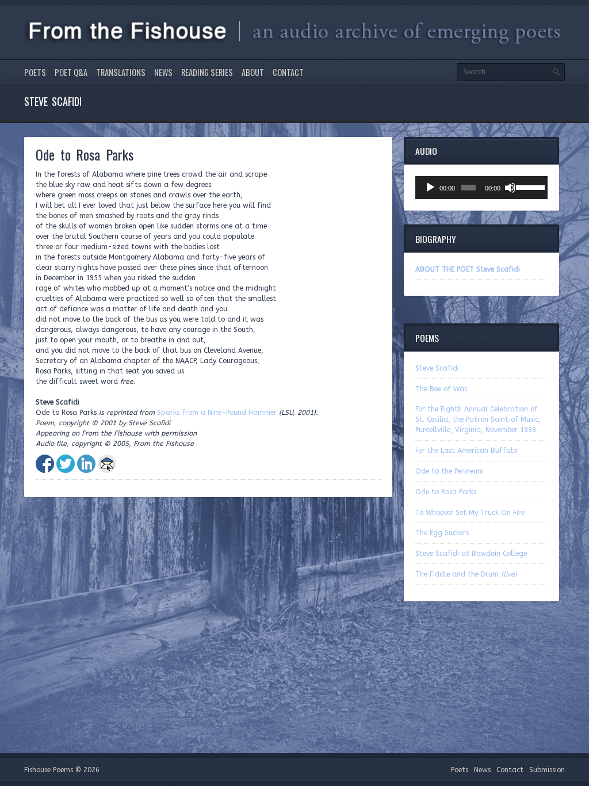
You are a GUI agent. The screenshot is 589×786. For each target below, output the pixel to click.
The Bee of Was (441, 389)
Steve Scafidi (437, 368)
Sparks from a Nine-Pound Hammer (217, 413)
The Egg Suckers (442, 533)
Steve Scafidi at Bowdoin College (471, 554)
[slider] (529, 186)
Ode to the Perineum (449, 471)
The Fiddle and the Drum (466, 574)
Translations (121, 72)
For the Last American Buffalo (466, 451)
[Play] (430, 187)
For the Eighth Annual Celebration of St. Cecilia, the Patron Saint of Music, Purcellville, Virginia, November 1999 (478, 419)
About (253, 72)
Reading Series (207, 72)
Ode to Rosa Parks (445, 492)
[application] (481, 187)
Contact (288, 72)
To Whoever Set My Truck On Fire (470, 513)
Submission (547, 770)
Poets (35, 72)
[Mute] (510, 187)
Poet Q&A (71, 72)
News (163, 72)
